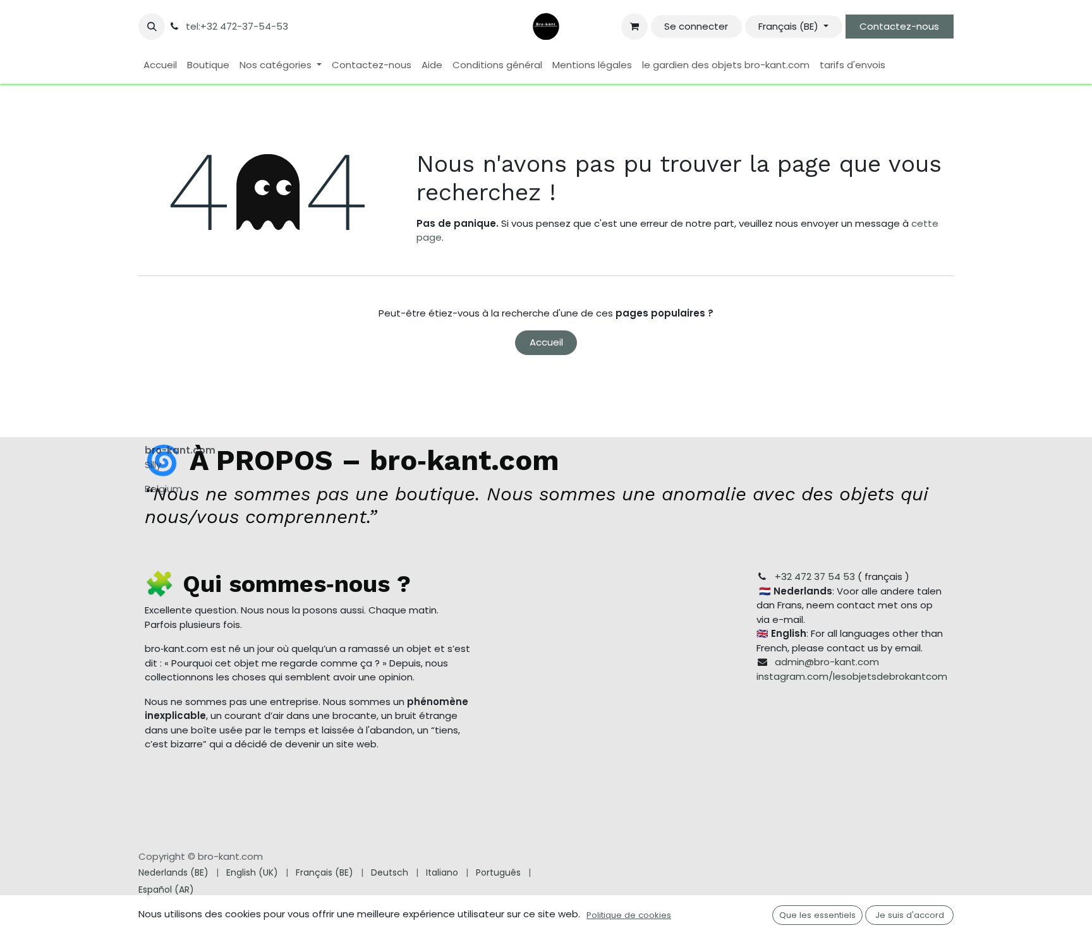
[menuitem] (160, 65)
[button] (151, 26)
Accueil (546, 342)
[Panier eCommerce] (634, 26)
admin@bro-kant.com (827, 661)
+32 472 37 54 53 (815, 576)
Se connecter (696, 26)
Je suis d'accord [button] (909, 915)
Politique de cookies (628, 915)
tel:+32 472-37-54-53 (237, 26)
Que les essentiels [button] (817, 915)
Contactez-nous (899, 26)
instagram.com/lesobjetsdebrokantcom (851, 676)
